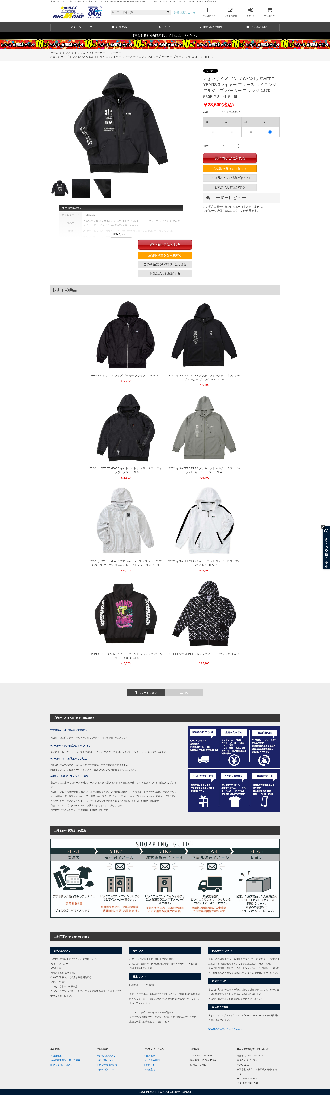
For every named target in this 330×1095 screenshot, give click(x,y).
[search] (168, 12)
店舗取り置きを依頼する (230, 168)
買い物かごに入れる (229, 158)
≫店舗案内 (149, 1069)
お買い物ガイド (207, 16)
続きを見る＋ (121, 234)
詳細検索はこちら (185, 12)
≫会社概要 (56, 1055)
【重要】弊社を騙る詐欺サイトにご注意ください (165, 35)
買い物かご (269, 16)
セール (167, 27)
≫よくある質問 (152, 1060)
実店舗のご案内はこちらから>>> (225, 1029)
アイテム (75, 27)
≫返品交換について (107, 1065)
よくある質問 (259, 27)
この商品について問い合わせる (230, 178)
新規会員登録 (230, 16)
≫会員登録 (149, 1055)
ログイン (251, 16)
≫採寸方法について (107, 1069)
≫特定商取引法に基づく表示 (65, 1060)
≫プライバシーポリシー (63, 1065)
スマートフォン (147, 692)
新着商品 (121, 27)
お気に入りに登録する (230, 187)
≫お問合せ (149, 1065)
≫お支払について (106, 1055)
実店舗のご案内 (212, 27)
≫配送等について (106, 1060)
